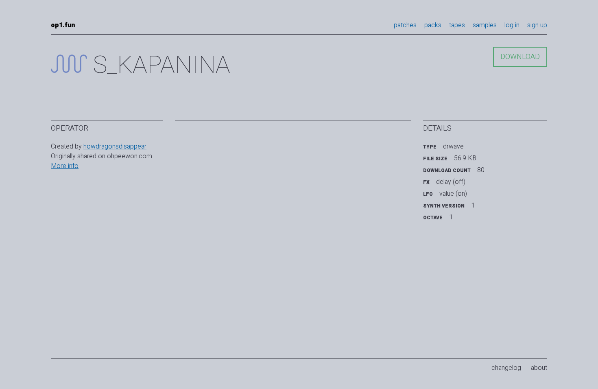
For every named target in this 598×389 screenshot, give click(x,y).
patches (405, 25)
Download (520, 56)
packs (432, 25)
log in (511, 25)
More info (65, 166)
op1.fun (63, 25)
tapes (457, 25)
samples (485, 25)
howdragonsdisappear (114, 146)
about (539, 368)
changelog (506, 368)
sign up (537, 25)
